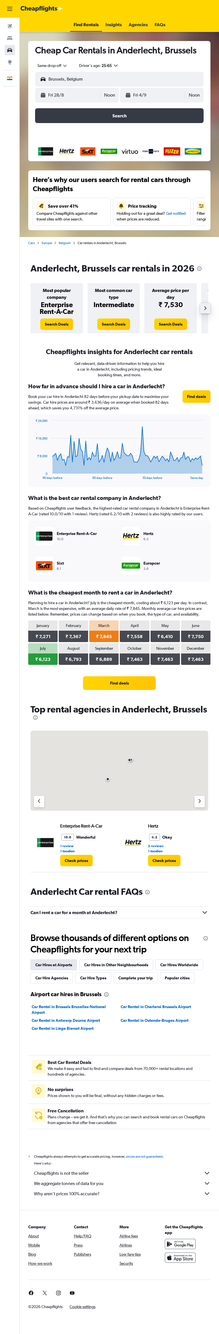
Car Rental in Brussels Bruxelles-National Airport (69, 1009)
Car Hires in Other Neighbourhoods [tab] (116, 965)
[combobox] (52, 65)
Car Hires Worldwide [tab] (179, 965)
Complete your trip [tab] (135, 978)
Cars (31, 243)
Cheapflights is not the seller (61, 1173)
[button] (9, 9)
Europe (47, 243)
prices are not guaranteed (144, 1157)
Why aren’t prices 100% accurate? (67, 1193)
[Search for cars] (9, 50)
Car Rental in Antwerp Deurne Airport (66, 1020)
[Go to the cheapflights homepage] (42, 9)
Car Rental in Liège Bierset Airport (63, 1028)
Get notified (176, 213)
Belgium (65, 243)
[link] (56, 324)
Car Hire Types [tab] (93, 978)
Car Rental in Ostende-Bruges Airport (154, 1020)
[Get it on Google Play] (180, 1244)
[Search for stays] (9, 38)
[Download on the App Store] (180, 1258)
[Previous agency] (39, 801)
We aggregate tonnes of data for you (69, 1183)
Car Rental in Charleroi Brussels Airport (156, 1006)
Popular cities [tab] (177, 978)
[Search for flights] (9, 26)
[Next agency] (199, 801)
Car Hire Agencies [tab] (51, 978)
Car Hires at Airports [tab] (53, 965)
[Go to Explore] (9, 62)
